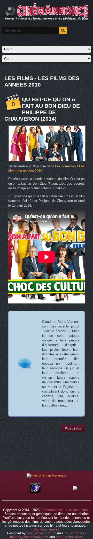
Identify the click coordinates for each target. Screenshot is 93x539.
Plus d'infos (73, 428)
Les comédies (65, 166)
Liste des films (77, 510)
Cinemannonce (52, 510)
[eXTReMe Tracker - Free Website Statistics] (35, 492)
